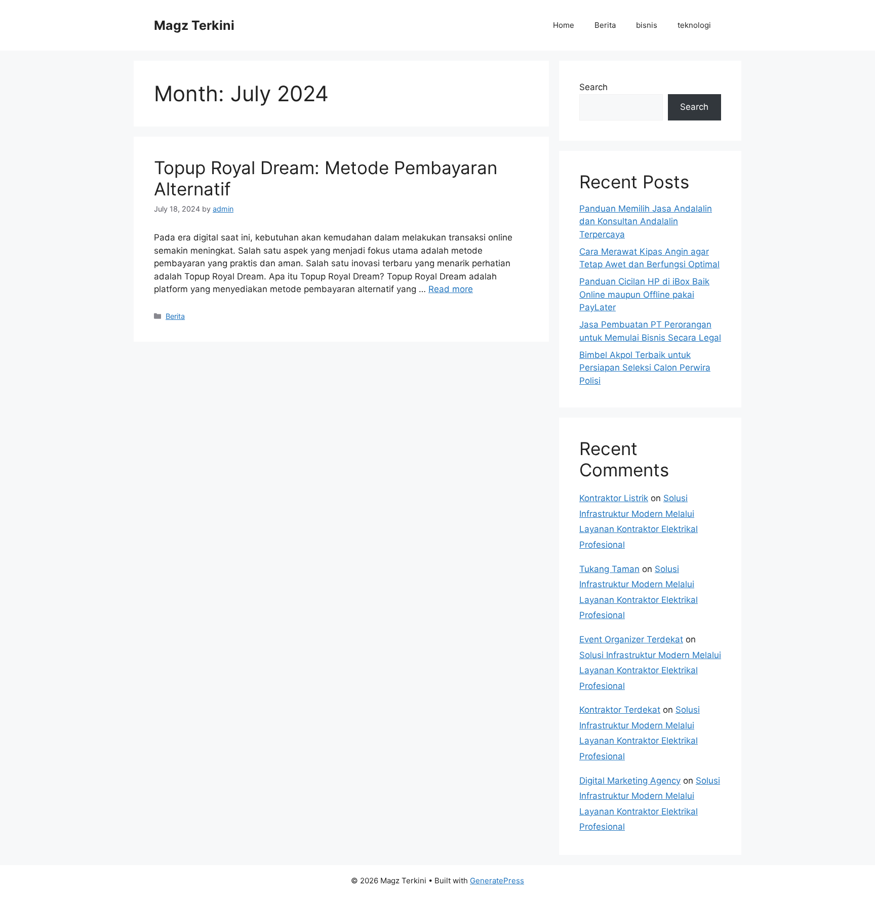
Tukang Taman (609, 569)
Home (563, 25)
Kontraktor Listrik (613, 498)
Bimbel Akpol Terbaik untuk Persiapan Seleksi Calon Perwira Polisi (644, 368)
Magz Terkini (194, 25)
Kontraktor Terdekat (619, 710)
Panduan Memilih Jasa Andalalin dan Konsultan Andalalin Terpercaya (645, 221)
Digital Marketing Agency (630, 781)
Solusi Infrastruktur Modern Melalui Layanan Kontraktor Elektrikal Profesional (650, 670)
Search (593, 87)
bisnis (646, 25)
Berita (605, 25)
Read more (450, 289)
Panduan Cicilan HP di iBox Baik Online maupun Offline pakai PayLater (644, 294)
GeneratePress (497, 880)
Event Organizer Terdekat (631, 639)
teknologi (694, 25)
